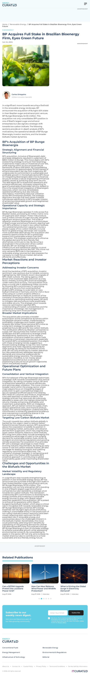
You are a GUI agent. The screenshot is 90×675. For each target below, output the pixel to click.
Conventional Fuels (10, 648)
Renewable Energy (18, 24)
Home (5, 24)
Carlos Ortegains (19, 94)
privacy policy (62, 622)
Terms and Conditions (57, 666)
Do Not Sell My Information (77, 666)
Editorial (46, 657)
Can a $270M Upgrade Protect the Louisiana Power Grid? (13, 588)
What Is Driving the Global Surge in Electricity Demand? (73, 588)
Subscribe (76, 613)
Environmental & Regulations (54, 652)
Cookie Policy (28, 666)
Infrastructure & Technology (13, 657)
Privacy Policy (41, 666)
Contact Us (16, 666)
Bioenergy (9, 30)
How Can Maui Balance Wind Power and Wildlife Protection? (43, 588)
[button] (39, 598)
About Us (5, 666)
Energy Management (11, 652)
